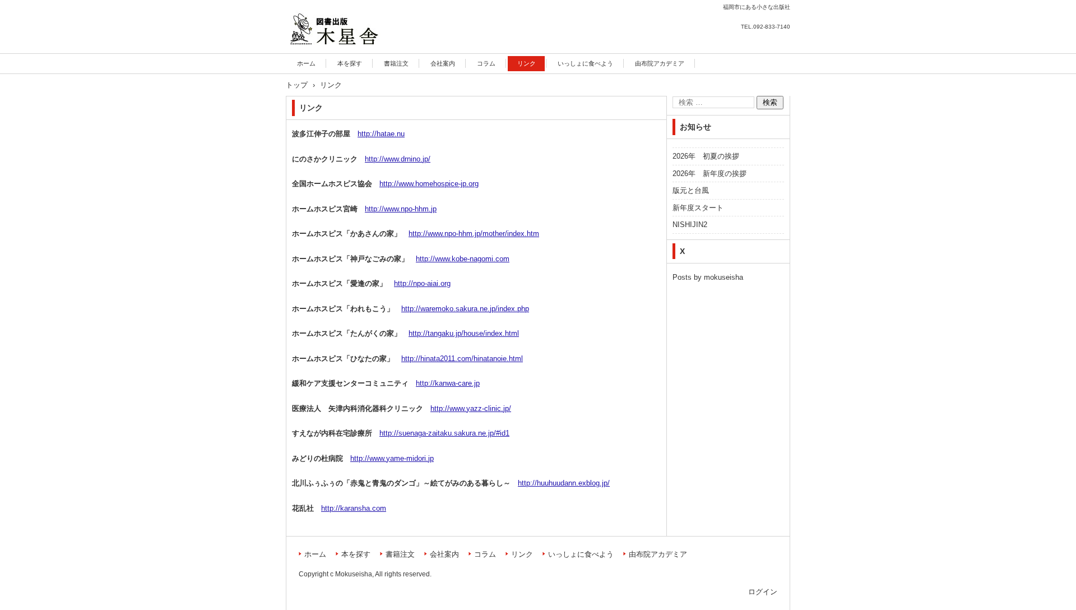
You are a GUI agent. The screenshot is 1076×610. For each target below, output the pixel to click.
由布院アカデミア (659, 63)
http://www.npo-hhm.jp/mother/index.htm (474, 233)
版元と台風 (690, 190)
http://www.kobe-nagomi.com (462, 259)
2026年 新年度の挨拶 (709, 173)
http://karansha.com (353, 508)
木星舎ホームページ (331, 51)
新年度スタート (697, 208)
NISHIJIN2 (689, 224)
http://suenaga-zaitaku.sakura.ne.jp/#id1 (444, 433)
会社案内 (442, 63)
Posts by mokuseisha (707, 277)
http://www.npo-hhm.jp (401, 209)
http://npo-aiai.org (422, 283)
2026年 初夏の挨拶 (705, 156)
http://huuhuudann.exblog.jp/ (564, 483)
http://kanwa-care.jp (448, 383)
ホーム (306, 63)
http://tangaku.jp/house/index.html (464, 333)
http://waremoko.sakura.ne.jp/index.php (465, 308)
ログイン (762, 592)
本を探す (349, 63)
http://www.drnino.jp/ (397, 159)
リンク (526, 63)
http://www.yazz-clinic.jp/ (470, 408)
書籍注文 (396, 63)
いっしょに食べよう (585, 63)
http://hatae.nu (381, 134)
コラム (486, 63)
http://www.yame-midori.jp (392, 458)
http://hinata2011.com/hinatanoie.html (462, 358)
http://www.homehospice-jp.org (429, 183)
